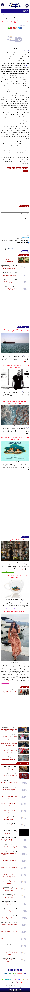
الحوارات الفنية (22, 14)
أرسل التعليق (25, 251)
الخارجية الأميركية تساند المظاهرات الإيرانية (9, 867)
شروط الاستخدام (25, 237)
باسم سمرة (25, 170)
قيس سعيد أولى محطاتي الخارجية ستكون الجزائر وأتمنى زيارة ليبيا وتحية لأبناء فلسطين (9, 876)
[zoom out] (7, 14)
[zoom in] (3, 14)
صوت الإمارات (25, 168)
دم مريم (8, 168)
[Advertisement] (15, 188)
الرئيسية (27, 14)
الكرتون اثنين (9, 824)
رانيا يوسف (21, 52)
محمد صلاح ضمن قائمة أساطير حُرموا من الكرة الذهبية (14, 539)
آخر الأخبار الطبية (5, 682)
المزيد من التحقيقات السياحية (8, 571)
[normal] (5, 14)
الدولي (27, 65)
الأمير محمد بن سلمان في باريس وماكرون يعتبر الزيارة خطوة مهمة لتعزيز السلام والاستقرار (9, 738)
